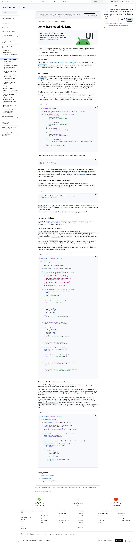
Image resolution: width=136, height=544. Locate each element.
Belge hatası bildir (121, 515)
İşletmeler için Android (26, 517)
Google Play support (121, 518)
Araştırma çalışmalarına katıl (123, 520)
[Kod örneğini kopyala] (97, 107)
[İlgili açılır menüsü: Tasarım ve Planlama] (37, 1)
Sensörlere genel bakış (46, 478)
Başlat (129, 19)
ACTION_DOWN (41, 205)
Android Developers (42, 21)
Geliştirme (43, 1)
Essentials (17, 1)
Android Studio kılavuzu (103, 513)
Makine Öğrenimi (44, 515)
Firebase (52, 534)
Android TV (61, 522)
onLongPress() (48, 222)
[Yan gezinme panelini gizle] (17, 541)
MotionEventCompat (71, 62)
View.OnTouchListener (44, 185)
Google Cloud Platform (61, 534)
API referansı (100, 518)
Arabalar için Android (64, 520)
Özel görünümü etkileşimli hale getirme (50, 481)
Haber (22, 524)
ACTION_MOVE (41, 207)
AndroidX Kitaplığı (42, 64)
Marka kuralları (32, 540)
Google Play (55, 1)
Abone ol (118, 540)
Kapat (121, 19)
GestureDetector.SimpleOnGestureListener (72, 385)
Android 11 (80, 527)
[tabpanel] (68, 129)
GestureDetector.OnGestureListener (48, 233)
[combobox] (98, 1)
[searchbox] (9, 12)
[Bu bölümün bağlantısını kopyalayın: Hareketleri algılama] (55, 218)
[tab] (41, 104)
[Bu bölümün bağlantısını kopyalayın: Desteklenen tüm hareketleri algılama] (63, 229)
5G (40, 525)
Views (24, 7)
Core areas (12, 7)
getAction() (70, 98)
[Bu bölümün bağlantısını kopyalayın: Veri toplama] (49, 73)
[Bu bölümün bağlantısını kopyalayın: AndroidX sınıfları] (49, 59)
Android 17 (80, 513)
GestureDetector (49, 173)
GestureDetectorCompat (56, 62)
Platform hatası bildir (121, 513)
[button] (8, 19)
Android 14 (80, 520)
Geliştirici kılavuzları (102, 515)
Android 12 (80, 525)
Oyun (41, 513)
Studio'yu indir (101, 520)
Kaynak (22, 521)
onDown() (40, 222)
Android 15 (80, 518)
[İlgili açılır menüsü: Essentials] (22, 1)
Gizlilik (41, 522)
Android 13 (80, 522)
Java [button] (47, 104)
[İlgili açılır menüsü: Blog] (69, 1)
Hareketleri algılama (82, 174)
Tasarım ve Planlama (30, 1)
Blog (66, 1)
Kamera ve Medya (44, 520)
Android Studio (126, 1)
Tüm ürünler (72, 534)
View (82, 183)
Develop (4, 7)
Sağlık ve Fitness (43, 518)
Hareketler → (44, 42)
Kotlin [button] (41, 104)
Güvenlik (23, 519)
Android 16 (80, 515)
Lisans (26, 540)
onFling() (57, 222)
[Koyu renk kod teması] (95, 107)
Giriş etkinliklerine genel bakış (48, 475)
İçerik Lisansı (52, 487)
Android (22, 515)
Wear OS (61, 515)
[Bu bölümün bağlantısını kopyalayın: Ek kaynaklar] (49, 473)
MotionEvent (53, 65)
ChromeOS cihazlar (63, 518)
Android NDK (100, 522)
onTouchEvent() (42, 78)
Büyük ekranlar (62, 513)
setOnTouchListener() (57, 183)
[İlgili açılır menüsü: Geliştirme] (48, 1)
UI (19, 7)
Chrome (45, 534)
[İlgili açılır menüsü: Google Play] (59, 1)
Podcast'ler (23, 528)
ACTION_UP (50, 207)
